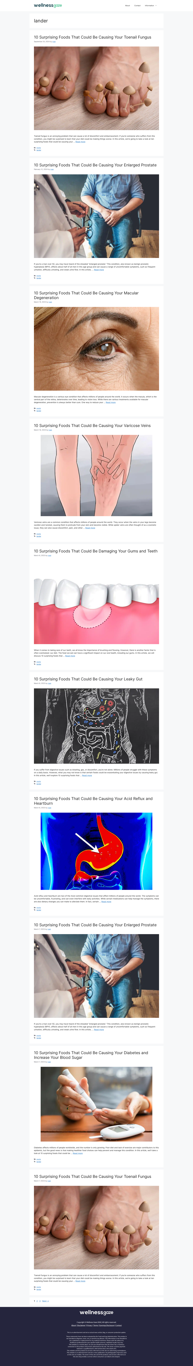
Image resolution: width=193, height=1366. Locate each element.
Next (45, 1301)
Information (149, 5)
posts (39, 148)
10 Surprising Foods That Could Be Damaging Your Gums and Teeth (96, 551)
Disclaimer (81, 1325)
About (127, 5)
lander (39, 150)
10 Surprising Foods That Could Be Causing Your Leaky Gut (88, 679)
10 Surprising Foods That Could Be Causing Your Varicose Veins (92, 425)
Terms (95, 1325)
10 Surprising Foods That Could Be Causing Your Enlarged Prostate (95, 165)
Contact (137, 5)
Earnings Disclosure (106, 1325)
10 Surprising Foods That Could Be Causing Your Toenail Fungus (92, 37)
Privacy (89, 1325)
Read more (80, 142)
